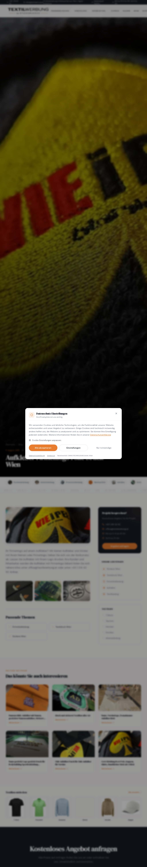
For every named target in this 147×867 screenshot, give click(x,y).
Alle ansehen (133, 792)
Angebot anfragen (120, 546)
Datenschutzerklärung (100, 435)
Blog (21, 444)
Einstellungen (73, 448)
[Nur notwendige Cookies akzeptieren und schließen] (116, 413)
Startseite (10, 444)
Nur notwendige (103, 448)
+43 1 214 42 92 (13, 2)
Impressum (51, 456)
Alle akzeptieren (43, 448)
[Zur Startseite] (28, 11)
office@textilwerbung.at (34, 2)
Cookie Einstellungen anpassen (46, 440)
